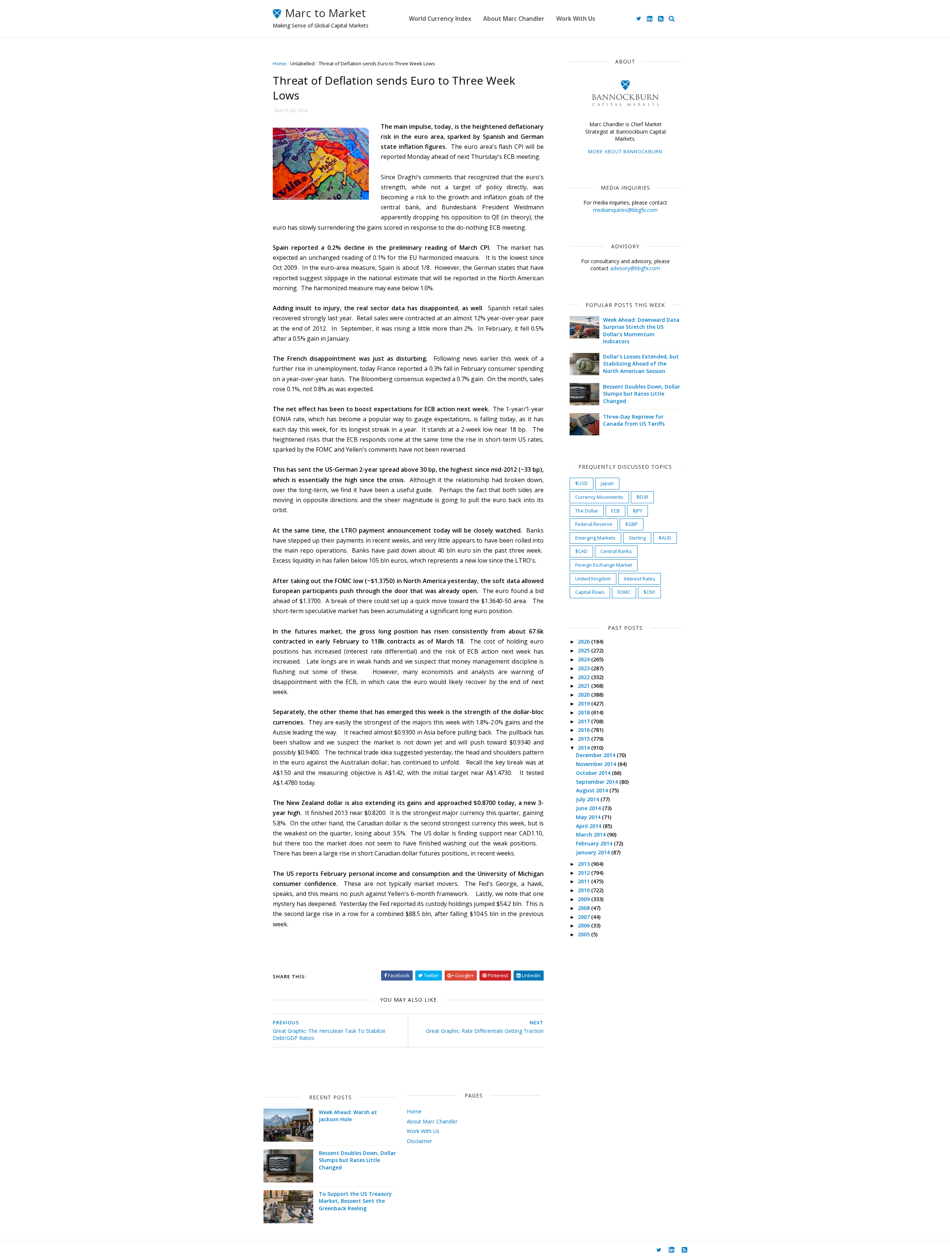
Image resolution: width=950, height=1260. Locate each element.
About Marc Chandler (513, 18)
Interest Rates (639, 578)
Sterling (637, 537)
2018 (584, 712)
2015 (584, 738)
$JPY (637, 510)
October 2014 (594, 772)
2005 (584, 934)
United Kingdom (593, 578)
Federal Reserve (593, 524)
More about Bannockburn (625, 151)
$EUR (642, 497)
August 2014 (592, 790)
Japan (607, 483)
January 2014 (593, 852)
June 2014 (589, 808)
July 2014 (588, 799)
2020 (584, 694)
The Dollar (586, 510)
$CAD (581, 551)
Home (279, 63)
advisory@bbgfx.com (635, 268)
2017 (584, 721)
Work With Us (575, 18)
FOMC (624, 592)
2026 (584, 641)
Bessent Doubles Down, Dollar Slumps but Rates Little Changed (641, 394)
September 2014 (597, 781)
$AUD (665, 537)
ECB (615, 510)
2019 (584, 703)
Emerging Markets (595, 537)
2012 (584, 872)
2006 (584, 925)
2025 (584, 650)
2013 (584, 863)
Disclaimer (419, 1141)
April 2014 (589, 825)
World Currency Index (440, 18)
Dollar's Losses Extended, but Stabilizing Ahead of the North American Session (641, 363)
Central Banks (616, 551)
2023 (584, 668)
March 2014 (591, 834)
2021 (584, 685)
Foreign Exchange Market (603, 565)
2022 (584, 677)
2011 (584, 881)
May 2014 (589, 817)
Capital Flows (590, 592)
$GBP (631, 524)
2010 (584, 890)
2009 (584, 899)
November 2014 (597, 764)
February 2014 (595, 843)
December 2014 (596, 755)
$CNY (649, 592)
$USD (581, 483)
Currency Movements (599, 497)
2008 (584, 908)
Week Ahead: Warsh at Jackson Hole (348, 1116)
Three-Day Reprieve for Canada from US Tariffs (634, 420)
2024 (584, 659)
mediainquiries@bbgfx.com (625, 209)
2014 (584, 747)
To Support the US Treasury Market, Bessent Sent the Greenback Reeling (355, 1201)
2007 (584, 916)
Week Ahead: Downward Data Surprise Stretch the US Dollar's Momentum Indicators (641, 330)
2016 (584, 729)
